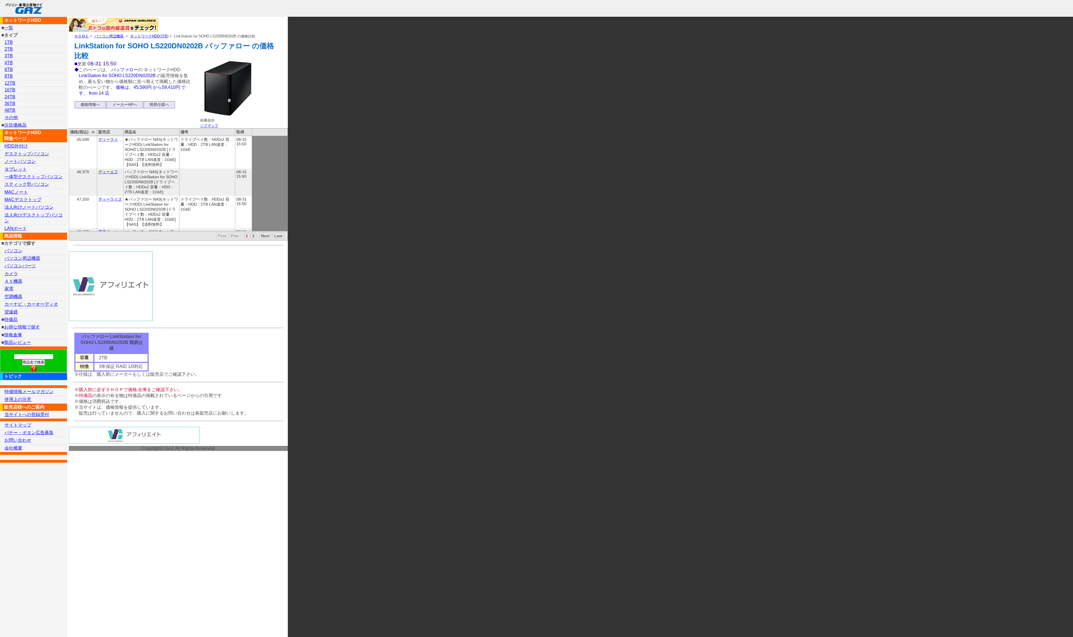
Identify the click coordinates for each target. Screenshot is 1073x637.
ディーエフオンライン (117, 172)
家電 (8, 288)
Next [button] (265, 236)
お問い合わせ (17, 440)
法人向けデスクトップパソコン (33, 218)
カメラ (11, 273)
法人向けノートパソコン (29, 207)
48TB (9, 110)
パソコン (13, 250)
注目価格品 (15, 125)
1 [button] (247, 236)
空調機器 (13, 296)
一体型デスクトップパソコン (33, 176)
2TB (164, 36)
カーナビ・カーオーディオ (31, 304)
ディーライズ (110, 199)
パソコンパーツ (20, 265)
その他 (11, 117)
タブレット (15, 169)
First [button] (222, 236)
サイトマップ (17, 425)
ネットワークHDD (145, 36)
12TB (9, 83)
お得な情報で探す (22, 327)
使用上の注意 (17, 399)
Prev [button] (235, 236)
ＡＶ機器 (13, 281)
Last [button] (278, 236)
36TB (9, 103)
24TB (9, 96)
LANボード (15, 228)
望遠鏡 (11, 312)
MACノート (16, 192)
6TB (8, 69)
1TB (8, 42)
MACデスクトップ (22, 199)
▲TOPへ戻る (1049, 625)
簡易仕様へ (159, 104)
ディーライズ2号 (113, 139)
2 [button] (253, 236)
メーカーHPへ (124, 104)
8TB (8, 76)
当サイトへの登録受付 (26, 414)
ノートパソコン (20, 161)
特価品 (11, 319)
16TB (9, 89)
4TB (8, 62)
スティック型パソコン (26, 184)
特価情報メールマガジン (29, 391)
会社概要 (13, 448)
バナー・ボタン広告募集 (29, 432)
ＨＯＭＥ (81, 36)
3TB (8, 55)
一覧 (8, 27)
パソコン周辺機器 (109, 36)
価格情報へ (90, 104)
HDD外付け (16, 146)
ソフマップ (209, 125)
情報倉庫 (13, 334)
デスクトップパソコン (26, 153)
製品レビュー (17, 342)
